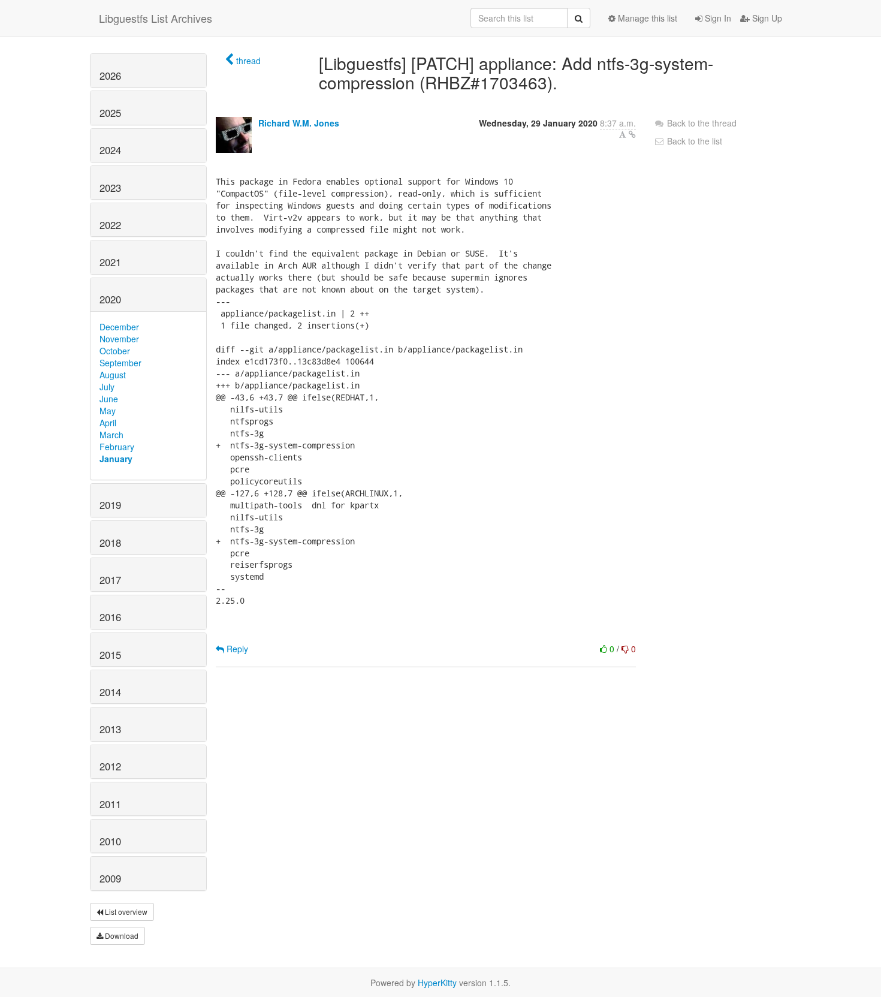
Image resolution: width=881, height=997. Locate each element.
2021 (110, 262)
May (107, 411)
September (120, 363)
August (112, 375)
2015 (110, 654)
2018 (110, 542)
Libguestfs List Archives (155, 18)
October (114, 351)
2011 (110, 804)
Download (120, 935)
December (119, 327)
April (107, 423)
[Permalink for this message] (632, 134)
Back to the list (693, 141)
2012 (110, 766)
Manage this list (646, 18)
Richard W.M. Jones (298, 123)
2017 (110, 580)
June (108, 399)
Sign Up (766, 18)
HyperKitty (437, 983)
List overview (125, 911)
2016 (110, 617)
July (106, 387)
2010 (110, 841)
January (115, 459)
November (119, 339)
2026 (110, 75)
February (116, 447)
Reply (236, 649)
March (111, 435)
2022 (110, 225)
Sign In (716, 18)
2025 (110, 113)
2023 (110, 187)
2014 (110, 692)
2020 (110, 299)
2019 (110, 505)
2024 (110, 150)
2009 (110, 878)
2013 (110, 729)
